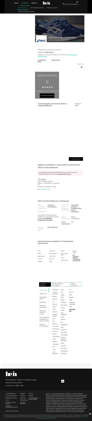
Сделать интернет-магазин (26, 11)
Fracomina (55, 329)
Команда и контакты (11, 398)
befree (71, 297)
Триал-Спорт (75, 251)
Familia (54, 323)
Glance (54, 334)
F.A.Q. (7, 400)
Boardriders (41, 256)
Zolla (70, 295)
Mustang (63, 302)
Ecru (53, 318)
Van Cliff (63, 346)
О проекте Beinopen (11, 395)
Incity (54, 339)
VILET (62, 343)
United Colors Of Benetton (63, 339)
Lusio (62, 289)
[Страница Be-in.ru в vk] (77, 2)
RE (61, 322)
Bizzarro (54, 299)
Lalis (53, 346)
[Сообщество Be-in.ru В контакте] (62, 381)
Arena (39, 253)
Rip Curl (51, 259)
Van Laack (64, 348)
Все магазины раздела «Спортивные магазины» (76, 257)
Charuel (54, 304)
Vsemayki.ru (64, 351)
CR (53, 301)
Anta (39, 251)
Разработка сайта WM (12, 411)
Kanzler (54, 341)
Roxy (50, 261)
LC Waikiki (55, 344)
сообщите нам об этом (64, 174)
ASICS (49, 227)
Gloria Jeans (56, 336)
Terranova (64, 329)
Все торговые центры (37, 7)
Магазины (24, 3)
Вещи (16, 3)
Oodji (62, 317)
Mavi (62, 297)
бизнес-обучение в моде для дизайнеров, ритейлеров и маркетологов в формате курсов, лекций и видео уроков (66, 406)
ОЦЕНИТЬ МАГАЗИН (47, 95)
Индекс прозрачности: (65, 222)
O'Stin (62, 310)
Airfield (54, 296)
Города (31, 393)
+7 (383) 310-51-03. (48, 52)
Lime (54, 349)
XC (70, 289)
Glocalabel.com (24, 400)
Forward (40, 259)
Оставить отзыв (76, 40)
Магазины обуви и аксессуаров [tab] (57, 284)
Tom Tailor (64, 332)
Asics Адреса (55, 60)
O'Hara (63, 307)
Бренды (31, 395)
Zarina (71, 292)
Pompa (63, 319)
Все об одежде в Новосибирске (33, 398)
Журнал (34, 3)
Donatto (54, 312)
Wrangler (63, 353)
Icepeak (40, 261)
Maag (62, 295)
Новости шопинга (52, 7)
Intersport (52, 251)
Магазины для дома (23, 403)
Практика (23, 398)
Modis (62, 300)
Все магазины (22, 7)
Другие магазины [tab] (74, 284)
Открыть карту (76, 159)
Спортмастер (64, 260)
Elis (53, 321)
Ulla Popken (64, 335)
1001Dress (55, 289)
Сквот (63, 257)
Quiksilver (52, 256)
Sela (62, 327)
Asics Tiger (54, 227)
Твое (70, 306)
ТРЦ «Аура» (42, 179)
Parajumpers (53, 253)
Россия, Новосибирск (71, 4)
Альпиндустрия (64, 254)
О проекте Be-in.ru (11, 393)
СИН (70, 300)
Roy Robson (64, 324)
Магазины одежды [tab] (43, 284)
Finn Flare (55, 326)
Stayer (63, 251)
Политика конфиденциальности (12, 406)
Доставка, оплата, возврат (11, 403)
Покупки (22, 395)
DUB (53, 309)
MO (62, 292)
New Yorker (64, 305)
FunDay (54, 331)
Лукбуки (22, 393)
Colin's (54, 306)
